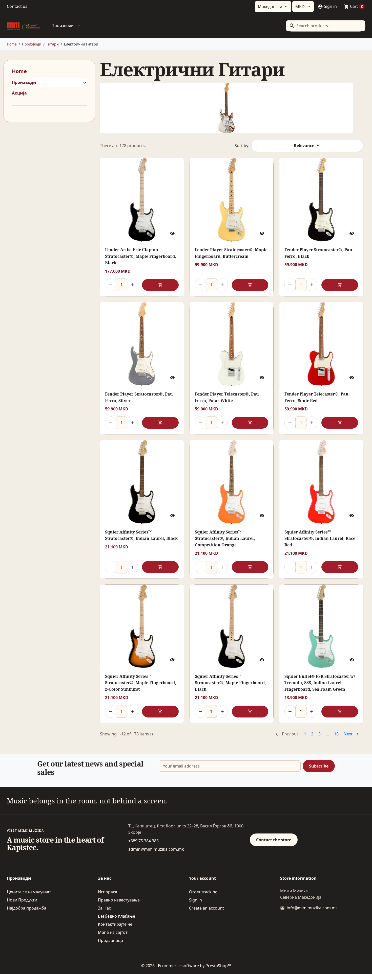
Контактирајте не (115, 924)
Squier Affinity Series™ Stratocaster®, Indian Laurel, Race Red (319, 538)
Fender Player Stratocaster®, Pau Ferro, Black (318, 253)
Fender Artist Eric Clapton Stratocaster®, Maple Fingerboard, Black (140, 256)
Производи (62, 25)
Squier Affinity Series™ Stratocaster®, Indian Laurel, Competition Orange (225, 538)
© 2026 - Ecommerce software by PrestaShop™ (186, 965)
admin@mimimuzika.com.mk (156, 849)
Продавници (110, 940)
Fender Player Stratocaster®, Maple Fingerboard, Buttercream (231, 253)
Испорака (107, 892)
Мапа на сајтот (113, 932)
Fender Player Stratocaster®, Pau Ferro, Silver (139, 397)
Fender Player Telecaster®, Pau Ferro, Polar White (227, 397)
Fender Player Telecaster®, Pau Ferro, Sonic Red (316, 397)
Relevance (304, 145)
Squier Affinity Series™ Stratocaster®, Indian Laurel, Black (141, 535)
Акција (19, 93)
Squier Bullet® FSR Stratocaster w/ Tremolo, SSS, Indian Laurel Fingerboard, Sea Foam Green (319, 683)
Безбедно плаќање (116, 916)
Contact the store (273, 840)
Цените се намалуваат (29, 892)
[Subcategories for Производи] (84, 82)
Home (19, 71)
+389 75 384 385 (143, 841)
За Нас (104, 908)
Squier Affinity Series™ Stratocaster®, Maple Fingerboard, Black (230, 683)
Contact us (17, 6)
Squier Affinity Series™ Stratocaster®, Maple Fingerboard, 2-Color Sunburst (140, 683)
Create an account (206, 908)
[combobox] (325, 25)
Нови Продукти (22, 900)
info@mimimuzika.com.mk (312, 908)
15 (336, 734)
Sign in (195, 900)
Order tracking (203, 892)
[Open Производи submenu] (79, 25)
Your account (202, 878)
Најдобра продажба (26, 908)
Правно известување (119, 900)
